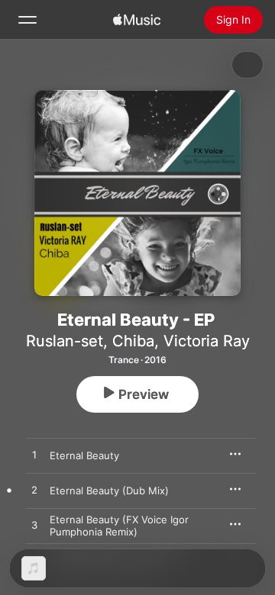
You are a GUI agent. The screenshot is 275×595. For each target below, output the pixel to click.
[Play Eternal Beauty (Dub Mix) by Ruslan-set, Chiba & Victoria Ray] (34, 490)
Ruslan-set (64, 341)
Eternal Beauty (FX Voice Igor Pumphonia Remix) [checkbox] (119, 525)
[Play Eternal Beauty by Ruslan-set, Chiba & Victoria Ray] (34, 455)
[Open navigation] (27, 20)
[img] (136, 20)
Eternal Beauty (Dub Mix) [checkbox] (109, 490)
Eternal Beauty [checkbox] (84, 455)
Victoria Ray (206, 341)
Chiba (133, 341)
